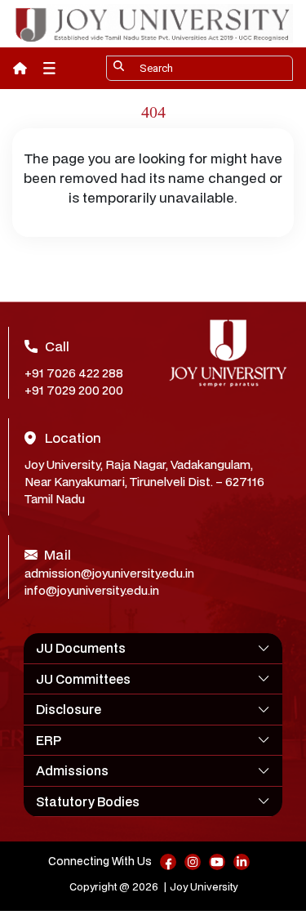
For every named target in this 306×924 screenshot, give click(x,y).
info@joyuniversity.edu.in (91, 590)
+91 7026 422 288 (73, 373)
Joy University (203, 887)
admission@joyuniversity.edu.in (109, 573)
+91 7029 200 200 (73, 390)
